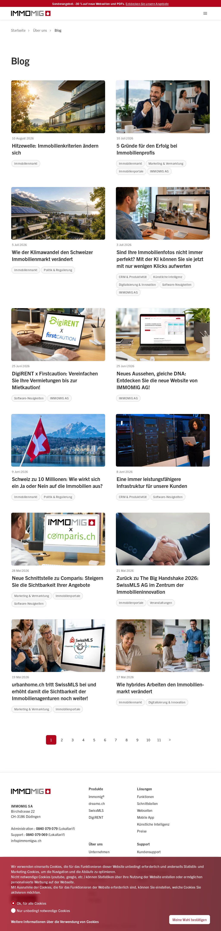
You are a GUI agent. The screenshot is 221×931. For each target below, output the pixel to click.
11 (159, 740)
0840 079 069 (36, 834)
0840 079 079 (47, 828)
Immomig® (96, 796)
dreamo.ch (97, 803)
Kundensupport (149, 852)
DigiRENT (96, 817)
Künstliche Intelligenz (153, 824)
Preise (142, 831)
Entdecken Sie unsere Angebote (147, 4)
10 (148, 740)
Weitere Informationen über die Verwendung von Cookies (54, 921)
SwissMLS (96, 810)
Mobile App (145, 817)
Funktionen (145, 796)
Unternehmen (99, 852)
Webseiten (144, 810)
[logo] (31, 13)
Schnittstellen (147, 803)
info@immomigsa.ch (26, 840)
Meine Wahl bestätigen (189, 919)
